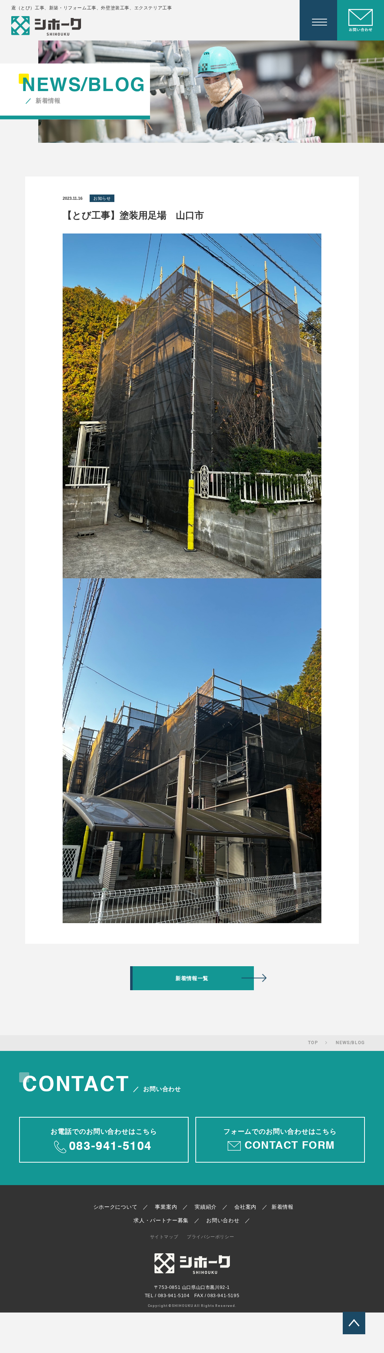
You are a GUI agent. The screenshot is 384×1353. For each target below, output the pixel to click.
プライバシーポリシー (210, 1236)
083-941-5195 (223, 1295)
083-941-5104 (174, 1295)
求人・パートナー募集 (161, 1220)
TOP (313, 1042)
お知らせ (102, 198)
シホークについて (115, 1207)
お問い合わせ (222, 1220)
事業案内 (166, 1207)
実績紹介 (206, 1207)
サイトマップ (164, 1236)
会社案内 (245, 1207)
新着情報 (283, 1207)
